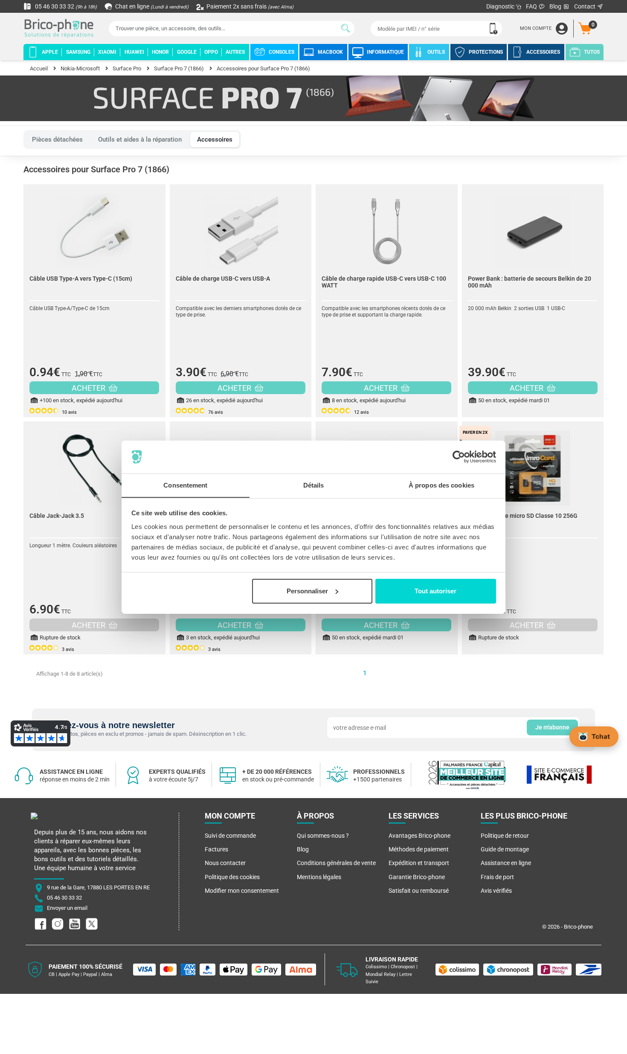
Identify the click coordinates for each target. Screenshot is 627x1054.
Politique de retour (505, 835)
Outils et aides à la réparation (140, 139)
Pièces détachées (57, 139)
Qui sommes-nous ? (323, 835)
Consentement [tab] (185, 484)
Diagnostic (501, 6)
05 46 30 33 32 (65, 6)
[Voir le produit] (94, 227)
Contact (585, 6)
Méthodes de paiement (419, 849)
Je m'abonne (552, 727)
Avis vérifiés (496, 890)
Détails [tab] (313, 484)
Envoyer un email (67, 908)
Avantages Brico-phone (419, 835)
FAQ (532, 6)
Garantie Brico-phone (417, 877)
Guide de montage (505, 849)
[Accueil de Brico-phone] (60, 29)
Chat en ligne (151, 6)
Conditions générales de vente (336, 862)
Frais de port (497, 877)
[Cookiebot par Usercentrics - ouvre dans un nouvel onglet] (458, 456)
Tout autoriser (435, 591)
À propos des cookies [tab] (441, 484)
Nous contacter (225, 862)
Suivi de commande (230, 835)
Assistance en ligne (506, 862)
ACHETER (89, 387)
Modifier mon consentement (242, 890)
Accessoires (214, 139)
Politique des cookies (232, 877)
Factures (216, 849)
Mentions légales (319, 877)
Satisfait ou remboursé (419, 890)
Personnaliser (307, 591)
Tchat (601, 736)
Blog (556, 6)
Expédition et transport (419, 862)
